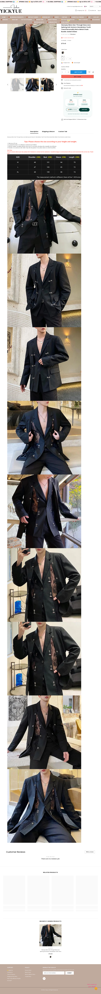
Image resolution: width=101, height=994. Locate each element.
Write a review (90, 852)
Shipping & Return (48, 131)
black (50, 957)
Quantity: (63, 69)
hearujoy (50, 948)
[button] (8, 85)
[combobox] (94, 6)
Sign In (99, 10)
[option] (32, 48)
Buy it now (77, 76)
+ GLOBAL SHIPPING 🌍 (48, 1)
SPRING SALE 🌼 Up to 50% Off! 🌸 (25, 1)
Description (34, 131)
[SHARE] (92, 72)
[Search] (95, 6)
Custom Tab (62, 131)
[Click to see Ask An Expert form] (92, 985)
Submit (69, 973)
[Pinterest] (44, 978)
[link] (14, 908)
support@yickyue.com (77, 6)
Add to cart (78, 72)
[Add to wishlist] (89, 72)
